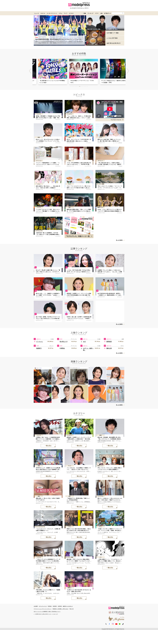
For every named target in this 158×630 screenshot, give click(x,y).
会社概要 (36, 606)
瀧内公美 (109, 348)
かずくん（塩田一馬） (88, 349)
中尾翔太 (62, 348)
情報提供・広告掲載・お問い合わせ (60, 608)
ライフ (65, 13)
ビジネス (71, 13)
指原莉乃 (39, 348)
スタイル (42, 13)
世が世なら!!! (63, 341)
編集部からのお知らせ (68, 606)
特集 (85, 13)
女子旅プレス (107, 13)
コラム (60, 13)
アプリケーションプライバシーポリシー (43, 608)
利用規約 (50, 606)
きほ (84, 341)
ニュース (36, 13)
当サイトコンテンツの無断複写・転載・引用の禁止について (47, 611)
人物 (101, 13)
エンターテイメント (52, 13)
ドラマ (96, 13)
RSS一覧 (71, 608)
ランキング (90, 13)
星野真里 (109, 341)
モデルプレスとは (43, 606)
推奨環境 (55, 606)
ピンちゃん (39, 341)
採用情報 (60, 606)
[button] (128, 71)
